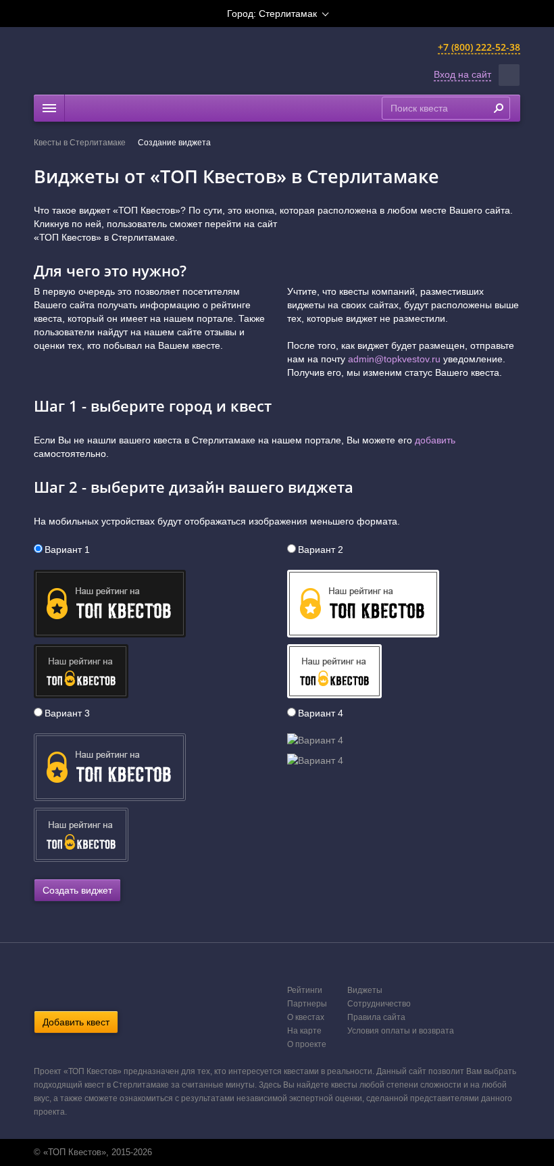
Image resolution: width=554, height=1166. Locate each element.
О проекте (306, 1044)
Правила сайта (376, 1017)
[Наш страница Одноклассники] (275, 1152)
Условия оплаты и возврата (400, 1031)
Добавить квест (76, 1022)
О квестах (305, 1017)
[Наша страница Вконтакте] (261, 1152)
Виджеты (364, 990)
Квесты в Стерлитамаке (80, 142)
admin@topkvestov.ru (394, 359)
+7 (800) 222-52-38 (479, 47)
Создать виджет (77, 890)
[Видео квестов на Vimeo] (289, 1152)
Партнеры (307, 1004)
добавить (435, 440)
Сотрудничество (379, 1004)
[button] (509, 75)
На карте (304, 1031)
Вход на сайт (462, 74)
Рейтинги (304, 990)
